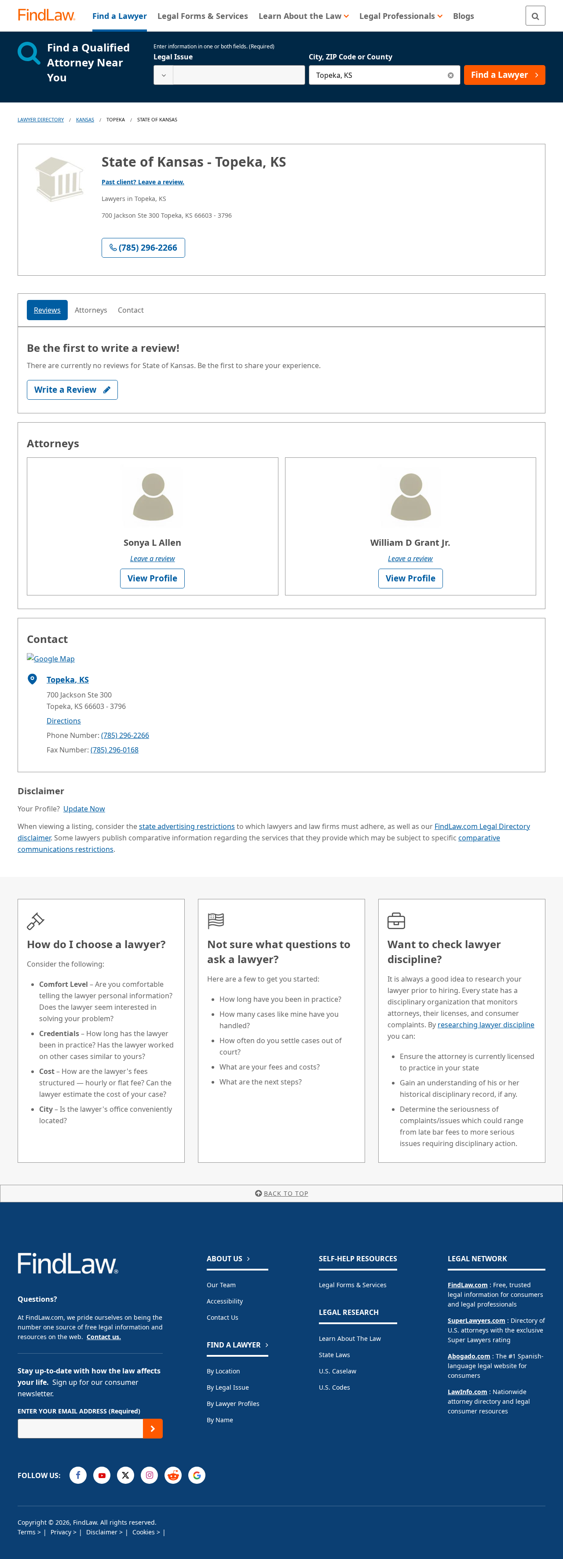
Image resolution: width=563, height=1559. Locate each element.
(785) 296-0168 (115, 750)
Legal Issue (173, 57)
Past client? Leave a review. (143, 182)
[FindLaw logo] (50, 15)
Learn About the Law (350, 1338)
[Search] (535, 16)
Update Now (84, 809)
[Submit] (153, 1429)
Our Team (221, 1285)
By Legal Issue (228, 1387)
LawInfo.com (467, 1391)
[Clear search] (451, 75)
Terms (27, 1532)
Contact (131, 310)
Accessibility (225, 1301)
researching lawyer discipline (486, 1025)
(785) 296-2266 (125, 735)
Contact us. (104, 1337)
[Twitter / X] (125, 1475)
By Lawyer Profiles (233, 1403)
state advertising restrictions (187, 826)
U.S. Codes (334, 1387)
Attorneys (91, 310)
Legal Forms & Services (353, 1285)
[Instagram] (149, 1475)
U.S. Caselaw (337, 1371)
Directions (64, 721)
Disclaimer (102, 1532)
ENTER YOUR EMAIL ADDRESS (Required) (79, 1411)
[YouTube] (101, 1475)
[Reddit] (173, 1475)
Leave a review (152, 558)
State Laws (334, 1355)
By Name (220, 1420)
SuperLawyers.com (476, 1320)
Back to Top (286, 1193)
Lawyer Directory (41, 119)
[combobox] (229, 75)
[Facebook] (78, 1475)
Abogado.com (469, 1356)
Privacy (62, 1532)
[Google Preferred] (196, 1475)
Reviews (47, 310)
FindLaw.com (468, 1285)
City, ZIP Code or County (350, 57)
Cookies (144, 1532)
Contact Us (222, 1317)
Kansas (85, 119)
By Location (223, 1371)
